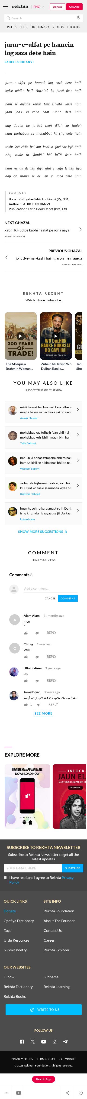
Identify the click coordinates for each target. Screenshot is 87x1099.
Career (49, 940)
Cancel (50, 598)
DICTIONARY (40, 27)
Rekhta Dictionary (18, 986)
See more (44, 713)
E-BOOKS (73, 27)
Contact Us (53, 930)
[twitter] (32, 1041)
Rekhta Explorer (56, 950)
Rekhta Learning (57, 986)
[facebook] (22, 1041)
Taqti (8, 930)
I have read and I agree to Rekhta (41, 879)
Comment (68, 598)
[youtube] (43, 1041)
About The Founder (59, 921)
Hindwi (9, 977)
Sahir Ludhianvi (19, 62)
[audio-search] (78, 17)
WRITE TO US (48, 1009)
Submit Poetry (15, 950)
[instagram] (54, 1041)
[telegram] (65, 1041)
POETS (11, 27)
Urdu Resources (16, 940)
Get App (74, 6)
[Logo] (20, 7)
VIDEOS (58, 27)
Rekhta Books (15, 996)
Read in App (43, 1079)
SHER (23, 27)
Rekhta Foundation (59, 911)
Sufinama (51, 977)
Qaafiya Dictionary (19, 921)
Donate (57, 6)
